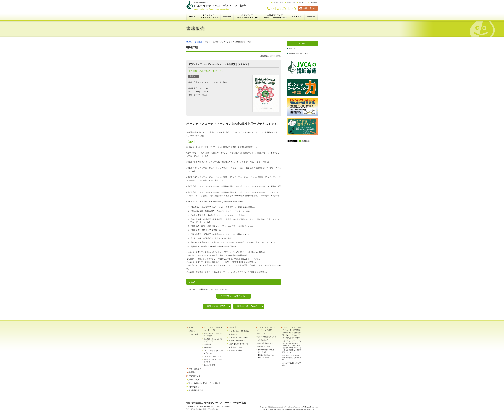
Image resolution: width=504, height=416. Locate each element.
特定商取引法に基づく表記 (298, 53)
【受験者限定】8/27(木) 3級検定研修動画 (266, 356)
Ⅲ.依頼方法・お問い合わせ (238, 337)
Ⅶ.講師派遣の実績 (235, 350)
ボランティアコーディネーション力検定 (247, 16)
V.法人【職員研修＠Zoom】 (238, 344)
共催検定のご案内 (263, 346)
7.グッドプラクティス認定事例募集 (213, 361)
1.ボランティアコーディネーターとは (213, 335)
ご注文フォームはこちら (232, 296)
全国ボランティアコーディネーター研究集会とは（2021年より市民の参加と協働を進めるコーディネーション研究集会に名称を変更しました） (291, 346)
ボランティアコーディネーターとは (208, 16)
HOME (191, 16)
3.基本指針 (208, 344)
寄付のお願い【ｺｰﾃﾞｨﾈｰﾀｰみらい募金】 (204, 383)
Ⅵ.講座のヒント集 (235, 347)
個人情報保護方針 (195, 390)
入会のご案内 (194, 380)
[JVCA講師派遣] (302, 76)
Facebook (313, 2)
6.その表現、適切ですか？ (213, 356)
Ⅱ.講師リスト (234, 334)
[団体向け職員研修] (302, 115)
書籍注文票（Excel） (247, 306)
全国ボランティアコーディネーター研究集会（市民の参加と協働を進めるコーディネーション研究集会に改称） (275, 16)
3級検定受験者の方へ (264, 343)
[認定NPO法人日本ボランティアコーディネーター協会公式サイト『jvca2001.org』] (216, 10)
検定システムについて (265, 333)
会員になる (291, 2)
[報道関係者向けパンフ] (302, 134)
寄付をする (302, 2)
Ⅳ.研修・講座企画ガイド (238, 341)
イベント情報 (193, 334)
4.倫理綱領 (208, 348)
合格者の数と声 (262, 340)
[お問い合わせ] (307, 10)
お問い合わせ (194, 387)
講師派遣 (227, 16)
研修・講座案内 (296, 16)
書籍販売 (311, 16)
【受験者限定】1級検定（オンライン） (265, 351)
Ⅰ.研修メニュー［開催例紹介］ (240, 331)
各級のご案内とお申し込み (266, 337)
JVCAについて (278, 2)
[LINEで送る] (304, 141)
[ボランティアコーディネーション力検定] (302, 95)
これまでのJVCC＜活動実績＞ (291, 364)
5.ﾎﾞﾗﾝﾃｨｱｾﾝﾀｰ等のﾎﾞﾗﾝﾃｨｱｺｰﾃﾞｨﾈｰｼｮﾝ (213, 352)
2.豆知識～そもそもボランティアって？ (213, 340)
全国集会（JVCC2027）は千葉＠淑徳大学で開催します (291, 358)
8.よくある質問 (209, 365)
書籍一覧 (292, 48)
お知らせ (191, 331)
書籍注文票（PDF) (216, 306)
